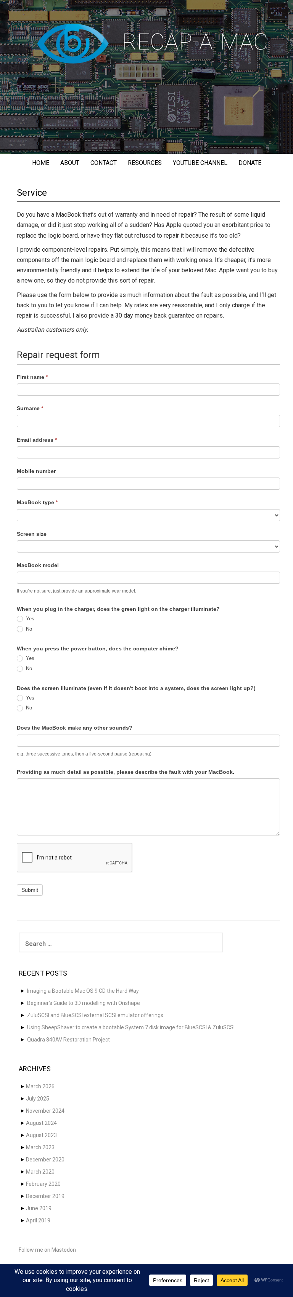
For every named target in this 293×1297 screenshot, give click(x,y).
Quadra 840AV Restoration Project (68, 1040)
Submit (29, 890)
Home (40, 162)
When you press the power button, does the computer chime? (98, 648)
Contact (103, 162)
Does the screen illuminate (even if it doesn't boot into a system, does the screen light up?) (136, 688)
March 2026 (40, 1086)
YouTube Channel (200, 162)
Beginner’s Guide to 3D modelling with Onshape (83, 1003)
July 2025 (37, 1099)
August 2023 (41, 1135)
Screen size (32, 534)
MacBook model (38, 565)
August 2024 (41, 1123)
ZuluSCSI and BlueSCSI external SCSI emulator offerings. (95, 1015)
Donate (249, 162)
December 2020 (45, 1159)
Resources (145, 162)
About (69, 162)
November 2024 (45, 1111)
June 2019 (39, 1208)
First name (32, 377)
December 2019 (45, 1196)
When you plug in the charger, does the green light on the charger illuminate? (118, 609)
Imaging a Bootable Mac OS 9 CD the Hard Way (83, 991)
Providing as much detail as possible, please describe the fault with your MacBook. (125, 772)
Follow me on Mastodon (47, 1250)
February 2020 (43, 1184)
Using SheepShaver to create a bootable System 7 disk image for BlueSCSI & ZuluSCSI (131, 1027)
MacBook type (37, 502)
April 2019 (38, 1220)
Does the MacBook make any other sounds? (74, 728)
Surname (30, 408)
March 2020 (40, 1172)
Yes (29, 618)
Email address (37, 440)
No (28, 629)
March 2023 (40, 1147)
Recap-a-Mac (195, 41)
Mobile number (36, 471)
